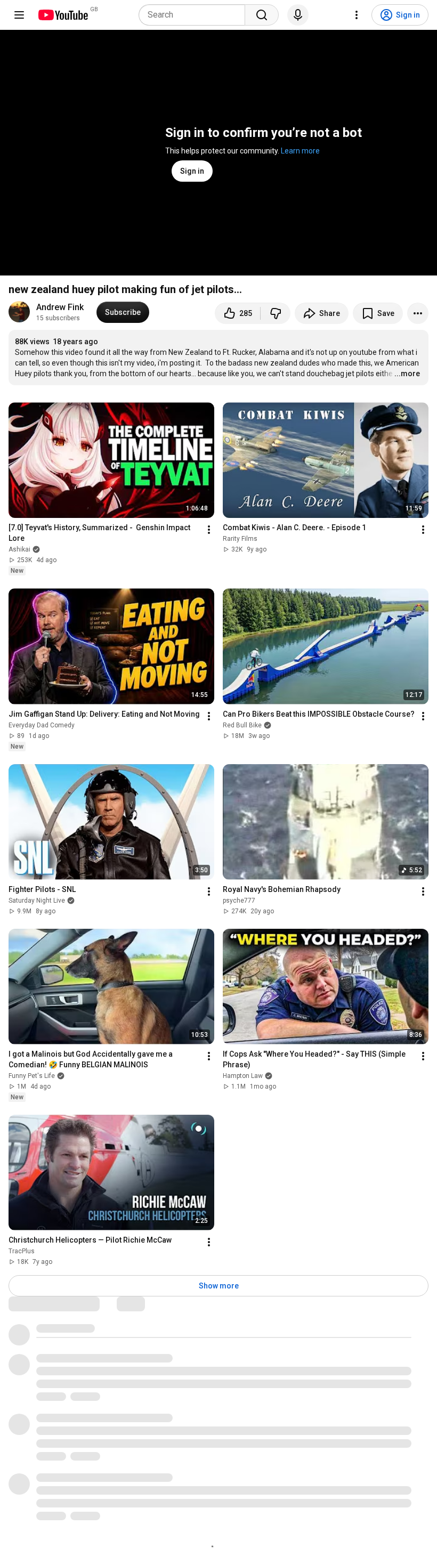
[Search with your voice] (298, 15)
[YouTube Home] (62, 15)
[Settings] (356, 15)
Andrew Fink (60, 307)
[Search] (262, 15)
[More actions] (417, 313)
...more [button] (407, 373)
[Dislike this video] (275, 313)
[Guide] (19, 15)
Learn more (300, 151)
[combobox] (195, 15)
